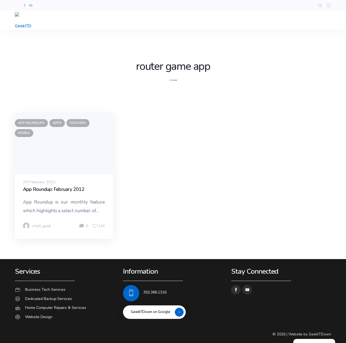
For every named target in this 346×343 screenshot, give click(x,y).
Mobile (24, 133)
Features (78, 123)
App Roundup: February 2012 (53, 189)
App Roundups (31, 123)
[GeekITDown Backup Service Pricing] (65, 298)
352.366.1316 (155, 292)
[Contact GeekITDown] (65, 289)
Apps (57, 123)
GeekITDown (320, 334)
